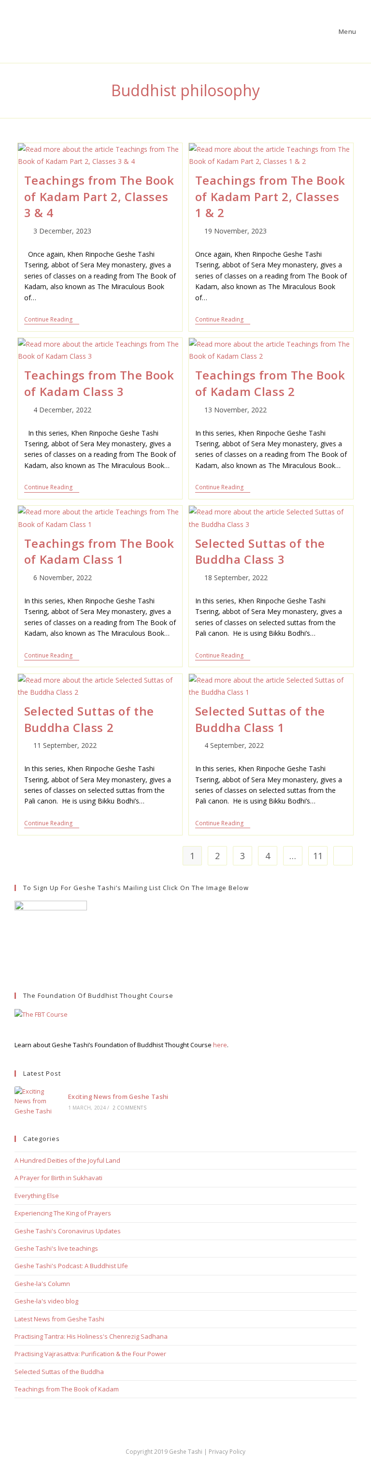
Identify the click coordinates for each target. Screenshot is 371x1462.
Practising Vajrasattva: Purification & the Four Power (90, 1353)
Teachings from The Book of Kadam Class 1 (99, 551)
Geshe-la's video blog (46, 1301)
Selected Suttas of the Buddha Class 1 (260, 719)
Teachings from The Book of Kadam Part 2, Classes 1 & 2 (270, 196)
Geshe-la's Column (42, 1283)
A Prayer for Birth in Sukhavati (58, 1177)
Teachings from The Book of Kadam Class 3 (99, 383)
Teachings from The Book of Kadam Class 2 (270, 383)
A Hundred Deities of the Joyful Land (67, 1160)
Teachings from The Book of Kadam (66, 1389)
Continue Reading (51, 319)
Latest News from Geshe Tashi (59, 1319)
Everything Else (36, 1195)
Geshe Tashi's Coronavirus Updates (67, 1231)
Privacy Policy (227, 1451)
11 (318, 856)
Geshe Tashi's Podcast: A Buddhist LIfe (71, 1265)
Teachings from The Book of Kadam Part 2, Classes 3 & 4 (99, 196)
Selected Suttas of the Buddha (59, 1371)
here (220, 1044)
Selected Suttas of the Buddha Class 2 (89, 719)
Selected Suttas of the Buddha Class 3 (260, 551)
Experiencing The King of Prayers (62, 1213)
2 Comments (129, 1107)
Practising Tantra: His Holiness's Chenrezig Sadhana (91, 1336)
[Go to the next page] (343, 855)
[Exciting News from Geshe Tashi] (36, 1101)
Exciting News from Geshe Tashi (118, 1096)
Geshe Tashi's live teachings (56, 1248)
